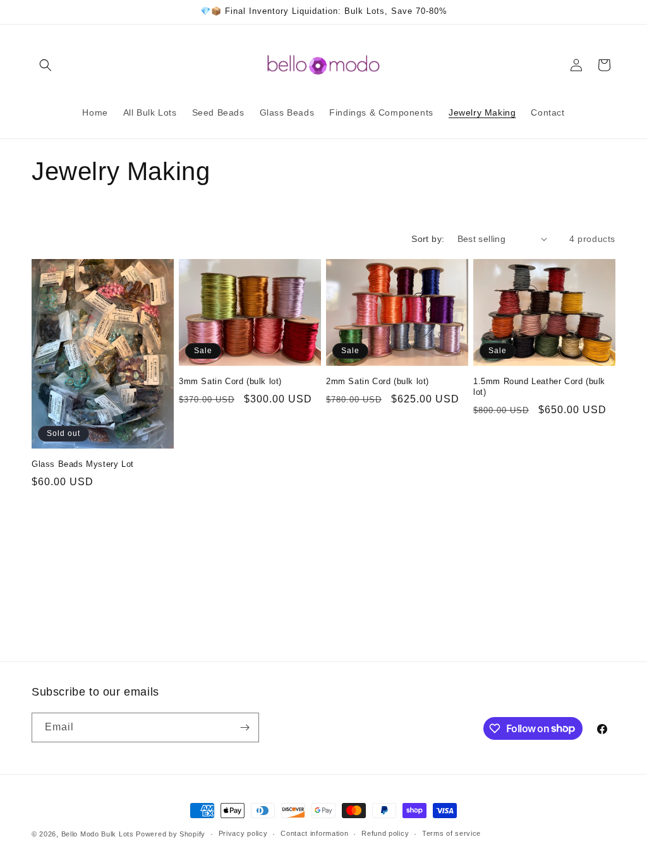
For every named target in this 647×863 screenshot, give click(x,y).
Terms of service (451, 833)
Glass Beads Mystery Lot (83, 464)
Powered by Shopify (170, 834)
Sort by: (427, 239)
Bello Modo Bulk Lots (97, 834)
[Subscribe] (244, 727)
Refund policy (385, 833)
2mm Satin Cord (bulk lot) (377, 381)
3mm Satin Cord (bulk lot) (230, 381)
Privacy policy (243, 833)
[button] (45, 65)
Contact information (314, 833)
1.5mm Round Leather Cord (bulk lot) (539, 387)
